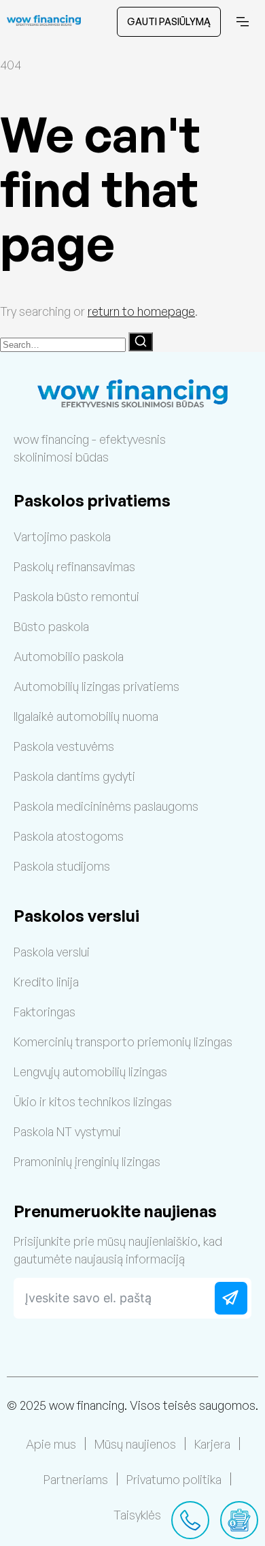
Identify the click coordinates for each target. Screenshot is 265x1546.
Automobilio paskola (69, 656)
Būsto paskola (51, 626)
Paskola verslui (52, 951)
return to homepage (141, 311)
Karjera (212, 1443)
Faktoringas (44, 1011)
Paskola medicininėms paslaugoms (106, 806)
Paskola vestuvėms (64, 746)
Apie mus (51, 1443)
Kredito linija (46, 981)
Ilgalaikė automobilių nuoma (86, 716)
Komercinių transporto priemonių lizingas (123, 1041)
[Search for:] (64, 343)
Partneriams (75, 1479)
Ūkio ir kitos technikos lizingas (93, 1101)
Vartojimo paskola (62, 536)
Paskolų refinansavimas (74, 566)
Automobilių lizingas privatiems (96, 686)
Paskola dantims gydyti (74, 776)
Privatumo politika (174, 1479)
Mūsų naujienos (135, 1443)
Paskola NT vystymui (67, 1131)
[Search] (140, 341)
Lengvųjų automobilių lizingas (90, 1071)
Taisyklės (137, 1514)
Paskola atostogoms (69, 835)
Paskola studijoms (62, 865)
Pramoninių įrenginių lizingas (87, 1161)
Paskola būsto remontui (76, 596)
